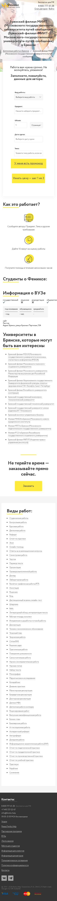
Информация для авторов (12, 856)
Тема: (17, 148)
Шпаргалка (13, 604)
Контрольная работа (18, 522)
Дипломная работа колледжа (21, 707)
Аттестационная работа (19, 727)
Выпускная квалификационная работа (25, 715)
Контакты (5, 870)
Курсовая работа (16, 526)
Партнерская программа (11, 831)
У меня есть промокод (28, 163)
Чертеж (12, 559)
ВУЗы (3, 836)
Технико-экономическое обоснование (26, 629)
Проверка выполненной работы (23, 571)
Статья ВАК (14, 641)
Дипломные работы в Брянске (16, 51)
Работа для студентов (10, 846)
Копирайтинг (14, 682)
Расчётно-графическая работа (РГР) (24, 584)
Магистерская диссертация (20, 690)
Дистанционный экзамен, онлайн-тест (25, 600)
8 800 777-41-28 (46, 6)
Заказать (28, 486)
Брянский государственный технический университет (31, 404)
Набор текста (15, 670)
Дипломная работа (17, 530)
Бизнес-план (14, 719)
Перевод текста (16, 563)
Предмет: (19, 106)
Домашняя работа (16, 740)
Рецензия (13, 592)
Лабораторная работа (18, 580)
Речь (11, 596)
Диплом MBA (15, 703)
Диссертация (15, 625)
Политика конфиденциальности (15, 865)
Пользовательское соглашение (14, 861)
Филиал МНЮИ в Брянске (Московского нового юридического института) (28, 420)
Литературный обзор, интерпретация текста (28, 612)
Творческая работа (17, 637)
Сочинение (14, 772)
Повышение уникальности (20, 653)
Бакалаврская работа (18, 723)
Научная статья (15, 666)
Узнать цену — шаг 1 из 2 (28, 178)
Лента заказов (7, 841)
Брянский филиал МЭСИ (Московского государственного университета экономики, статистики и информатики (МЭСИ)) (27, 357)
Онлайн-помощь (16, 547)
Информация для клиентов (12, 851)
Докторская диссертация (20, 698)
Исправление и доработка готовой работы (27, 621)
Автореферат (15, 735)
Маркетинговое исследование (22, 678)
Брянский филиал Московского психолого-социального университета (26, 365)
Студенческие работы (18, 518)
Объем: (18, 120)
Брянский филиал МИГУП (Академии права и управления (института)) (26, 441)
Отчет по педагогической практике (24, 748)
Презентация (15, 567)
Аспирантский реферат (19, 731)
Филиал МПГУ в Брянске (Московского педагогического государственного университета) (29, 427)
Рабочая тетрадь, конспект (20, 616)
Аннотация (14, 588)
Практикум (14, 764)
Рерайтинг (13, 768)
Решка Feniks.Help (8, 827)
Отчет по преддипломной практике (24, 752)
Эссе (11, 543)
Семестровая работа (18, 555)
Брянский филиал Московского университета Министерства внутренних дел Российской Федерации (27, 374)
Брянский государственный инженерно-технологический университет (25, 398)
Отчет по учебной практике (21, 760)
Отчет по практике (17, 539)
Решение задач (15, 645)
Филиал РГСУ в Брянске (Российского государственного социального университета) (28, 434)
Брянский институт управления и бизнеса (26, 415)
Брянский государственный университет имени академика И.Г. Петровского (28, 409)
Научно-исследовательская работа (24, 662)
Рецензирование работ (19, 711)
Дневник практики (17, 686)
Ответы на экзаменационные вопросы (25, 551)
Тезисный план (15, 633)
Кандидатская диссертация (20, 694)
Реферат (13, 534)
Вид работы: (20, 92)
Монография (14, 674)
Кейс (11, 608)
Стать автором (41, 9)
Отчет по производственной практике (26, 756)
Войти (51, 9)
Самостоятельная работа (20, 657)
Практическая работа (18, 649)
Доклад (12, 575)
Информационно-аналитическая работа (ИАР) (28, 744)
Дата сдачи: (20, 134)
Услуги (4, 822)
